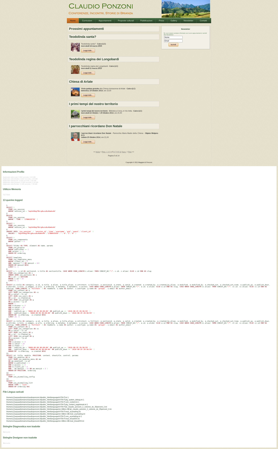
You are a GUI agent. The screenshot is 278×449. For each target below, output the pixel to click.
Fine (130, 152)
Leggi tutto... (88, 51)
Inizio (98, 152)
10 (120, 152)
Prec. (104, 152)
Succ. (124, 152)
